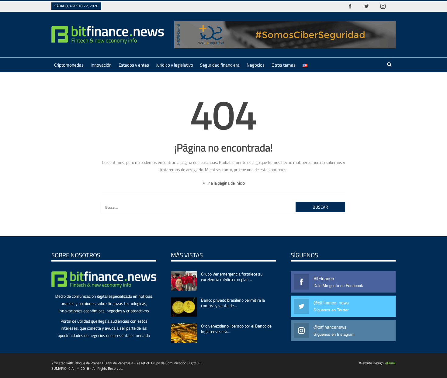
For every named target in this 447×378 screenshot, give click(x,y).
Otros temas (284, 64)
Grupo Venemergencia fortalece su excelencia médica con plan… (231, 277)
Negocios (256, 64)
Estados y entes (134, 64)
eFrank (390, 363)
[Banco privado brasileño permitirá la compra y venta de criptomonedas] (184, 307)
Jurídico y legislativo (174, 64)
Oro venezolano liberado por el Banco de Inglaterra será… (236, 329)
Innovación (101, 64)
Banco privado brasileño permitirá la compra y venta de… (233, 303)
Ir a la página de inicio (225, 183)
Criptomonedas (69, 64)
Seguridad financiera (220, 64)
